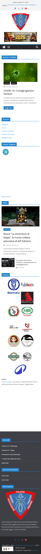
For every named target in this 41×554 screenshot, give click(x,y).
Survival (14, 83)
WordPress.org (6, 138)
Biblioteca (7, 229)
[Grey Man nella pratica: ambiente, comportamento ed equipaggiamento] (8, 264)
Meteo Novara (6, 197)
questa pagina (7, 382)
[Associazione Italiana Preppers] (4, 47)
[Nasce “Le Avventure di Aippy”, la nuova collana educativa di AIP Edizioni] (20, 216)
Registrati (5, 124)
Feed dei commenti (8, 134)
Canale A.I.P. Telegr (8, 450)
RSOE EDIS (5, 463)
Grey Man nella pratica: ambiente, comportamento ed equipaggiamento (26, 262)
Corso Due (5, 480)
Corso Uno (5, 476)
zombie (16, 87)
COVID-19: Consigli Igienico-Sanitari (19, 92)
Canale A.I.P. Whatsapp (9, 446)
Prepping (6, 83)
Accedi (4, 128)
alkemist (16, 245)
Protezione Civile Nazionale (11, 454)
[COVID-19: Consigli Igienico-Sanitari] (20, 72)
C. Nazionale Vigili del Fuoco (11, 459)
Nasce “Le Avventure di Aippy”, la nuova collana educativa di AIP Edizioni (17, 237)
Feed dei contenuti (8, 131)
